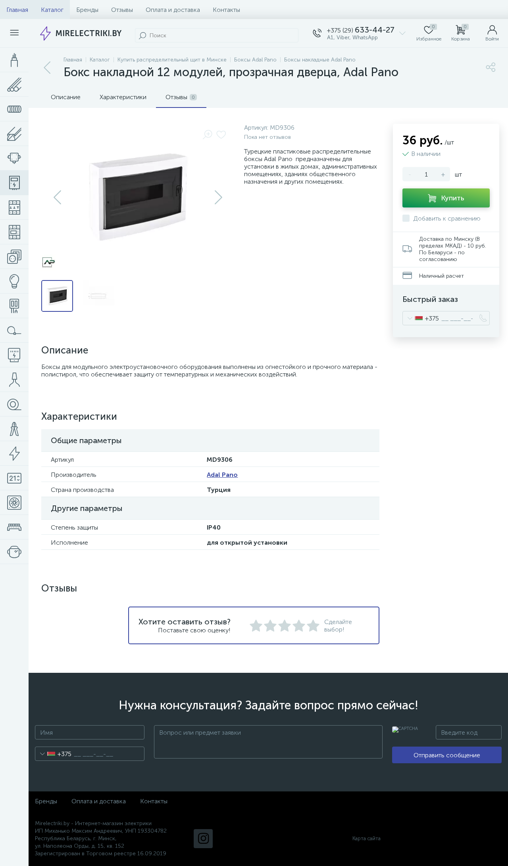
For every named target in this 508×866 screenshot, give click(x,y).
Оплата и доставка (173, 9)
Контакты (226, 9)
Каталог (52, 9)
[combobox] (421, 318)
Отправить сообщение (447, 755)
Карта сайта (366, 838)
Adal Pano (222, 474)
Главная (17, 9)
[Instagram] (203, 838)
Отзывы (122, 9)
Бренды (87, 9)
